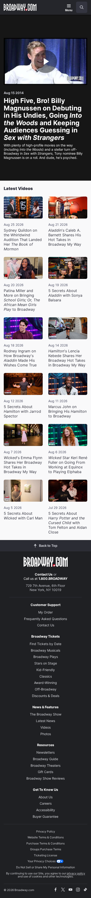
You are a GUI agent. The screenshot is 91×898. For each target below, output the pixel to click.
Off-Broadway (45, 689)
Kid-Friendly (45, 670)
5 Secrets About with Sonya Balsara (65, 295)
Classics (45, 676)
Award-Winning (45, 683)
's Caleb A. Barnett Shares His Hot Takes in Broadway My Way (64, 237)
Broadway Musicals (45, 650)
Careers (46, 803)
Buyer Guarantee (45, 816)
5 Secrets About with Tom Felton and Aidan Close (67, 522)
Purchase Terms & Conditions (45, 843)
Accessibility (45, 810)
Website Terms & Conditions (46, 837)
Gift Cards (45, 772)
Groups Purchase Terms (45, 849)
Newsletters (45, 752)
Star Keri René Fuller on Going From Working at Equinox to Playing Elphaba (67, 464)
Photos (45, 734)
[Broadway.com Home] (20, 7)
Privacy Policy (45, 831)
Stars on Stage (45, 663)
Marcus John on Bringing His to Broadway (67, 411)
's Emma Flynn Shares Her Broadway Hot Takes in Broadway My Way (23, 464)
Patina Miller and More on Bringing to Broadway (22, 300)
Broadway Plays (45, 657)
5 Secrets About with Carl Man (23, 515)
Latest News (45, 721)
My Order (45, 612)
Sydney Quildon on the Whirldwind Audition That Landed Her (23, 239)
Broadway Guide (45, 759)
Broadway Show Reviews (45, 778)
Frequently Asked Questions (45, 619)
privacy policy (76, 873)
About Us (45, 797)
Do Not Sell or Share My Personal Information (45, 867)
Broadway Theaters (45, 765)
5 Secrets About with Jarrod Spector (22, 411)
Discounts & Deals (45, 696)
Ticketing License (45, 855)
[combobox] (79, 7)
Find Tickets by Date (45, 644)
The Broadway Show (45, 714)
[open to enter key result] (81, 7)
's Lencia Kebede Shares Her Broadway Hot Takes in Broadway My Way (66, 358)
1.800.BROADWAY (52, 578)
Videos (45, 727)
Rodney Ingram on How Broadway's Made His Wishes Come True (20, 358)
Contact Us (43, 574)
